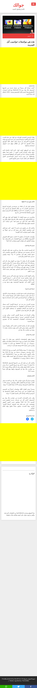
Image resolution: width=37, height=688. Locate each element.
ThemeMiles (25, 681)
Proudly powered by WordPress (11, 679)
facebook (31, 686)
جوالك (18, 5)
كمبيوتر (29, 36)
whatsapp (6, 686)
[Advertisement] (18, 65)
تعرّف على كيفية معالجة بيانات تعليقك (16, 515)
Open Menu (33, 4)
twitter (18, 686)
